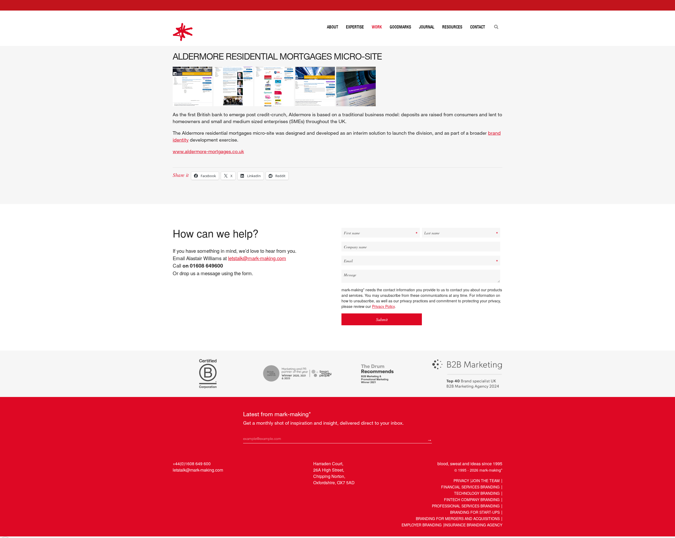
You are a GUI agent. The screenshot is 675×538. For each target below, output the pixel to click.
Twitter (187, 482)
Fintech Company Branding (472, 499)
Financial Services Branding (470, 486)
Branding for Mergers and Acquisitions (458, 518)
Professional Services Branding (466, 505)
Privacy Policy (383, 306)
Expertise (355, 27)
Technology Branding (477, 493)
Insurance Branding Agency (473, 524)
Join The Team (485, 480)
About (332, 27)
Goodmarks (400, 27)
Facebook (197, 482)
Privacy (461, 480)
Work (377, 27)
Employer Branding (422, 524)
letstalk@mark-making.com (257, 258)
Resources (452, 27)
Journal (426, 27)
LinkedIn (177, 482)
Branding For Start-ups (475, 512)
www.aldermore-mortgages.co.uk (208, 151)
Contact (477, 27)
